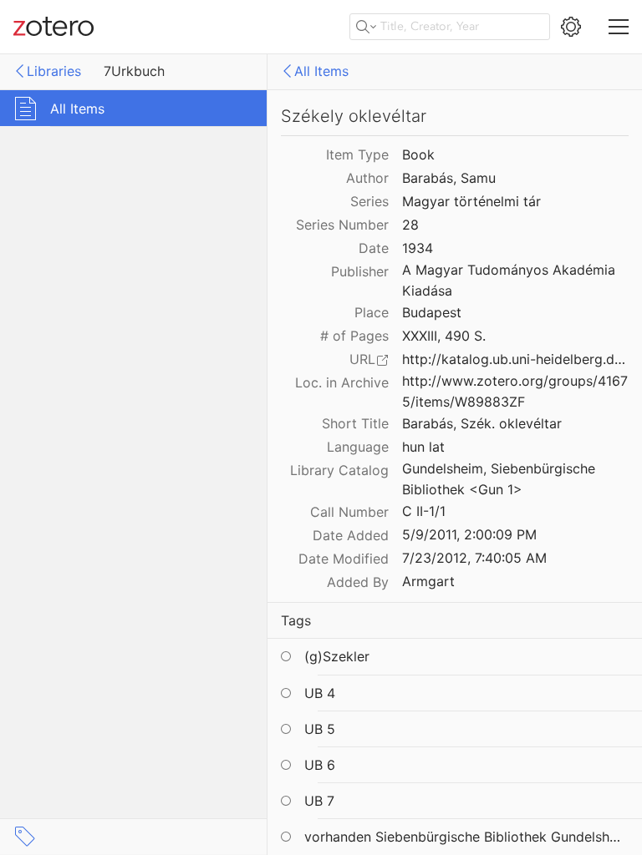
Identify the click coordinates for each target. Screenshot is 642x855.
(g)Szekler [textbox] (336, 656)
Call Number (349, 511)
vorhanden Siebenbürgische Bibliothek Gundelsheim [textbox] (465, 836)
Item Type (357, 154)
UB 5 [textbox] (319, 729)
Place (371, 312)
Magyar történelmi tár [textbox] (471, 201)
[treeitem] (134, 108)
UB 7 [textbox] (319, 800)
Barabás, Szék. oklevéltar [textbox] (482, 423)
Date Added (351, 535)
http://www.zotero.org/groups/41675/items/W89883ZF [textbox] (515, 391)
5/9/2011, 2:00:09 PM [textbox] (469, 534)
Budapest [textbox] (431, 312)
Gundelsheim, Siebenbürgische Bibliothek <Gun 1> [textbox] (500, 479)
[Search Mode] (366, 27)
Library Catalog (339, 470)
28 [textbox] (410, 224)
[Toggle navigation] (618, 26)
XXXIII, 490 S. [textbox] (444, 335)
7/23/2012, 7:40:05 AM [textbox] (474, 557)
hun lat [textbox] (423, 446)
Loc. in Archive (342, 382)
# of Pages (354, 335)
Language (358, 446)
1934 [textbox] (417, 248)
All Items (321, 71)
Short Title (355, 423)
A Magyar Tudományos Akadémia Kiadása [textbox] (510, 280)
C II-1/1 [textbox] (424, 511)
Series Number (342, 224)
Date (374, 248)
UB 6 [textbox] (319, 764)
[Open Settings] (570, 26)
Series (369, 201)
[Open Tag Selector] (25, 836)
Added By (358, 582)
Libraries (54, 71)
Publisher (360, 271)
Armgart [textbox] (428, 581)
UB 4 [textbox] (319, 693)
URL (362, 359)
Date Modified (343, 558)
